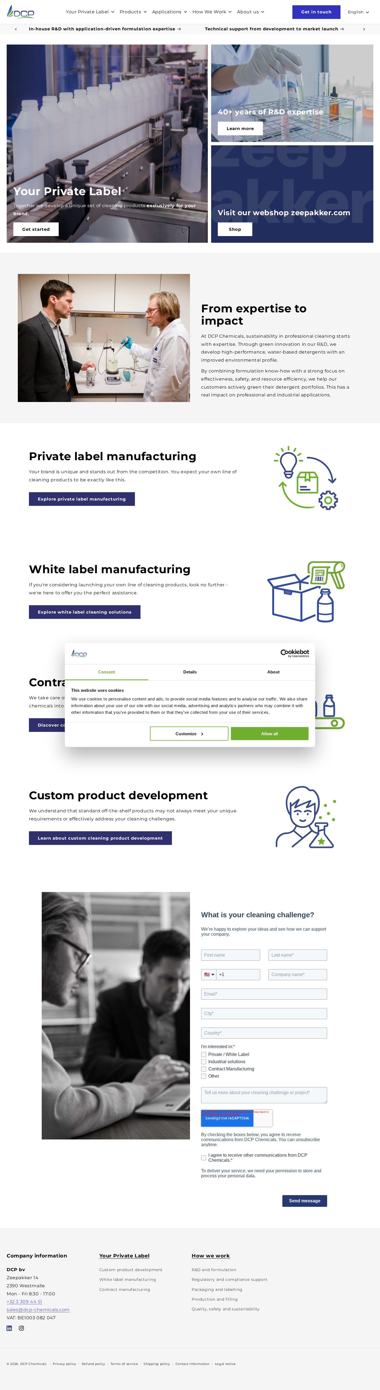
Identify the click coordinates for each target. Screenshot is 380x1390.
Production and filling (215, 1299)
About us (248, 11)
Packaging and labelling (217, 1289)
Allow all (269, 733)
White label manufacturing (127, 1279)
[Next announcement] (364, 29)
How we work (211, 1256)
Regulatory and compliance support (230, 1279)
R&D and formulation (214, 1269)
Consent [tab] (106, 672)
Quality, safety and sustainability (226, 1308)
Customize (186, 733)
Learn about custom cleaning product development (100, 838)
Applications (167, 11)
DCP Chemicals (33, 1364)
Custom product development (131, 1269)
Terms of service (124, 1364)
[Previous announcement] (16, 29)
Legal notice (225, 1364)
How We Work (209, 11)
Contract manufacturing (124, 1289)
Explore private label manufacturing (82, 499)
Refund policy (93, 1364)
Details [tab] (190, 672)
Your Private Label (87, 11)
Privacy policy (64, 1364)
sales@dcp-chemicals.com (38, 1309)
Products (130, 11)
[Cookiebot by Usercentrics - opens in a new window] (284, 653)
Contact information (192, 1364)
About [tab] (273, 672)
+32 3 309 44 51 (24, 1301)
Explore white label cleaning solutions (85, 612)
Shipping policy (157, 1364)
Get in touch (316, 11)
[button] (89, 12)
